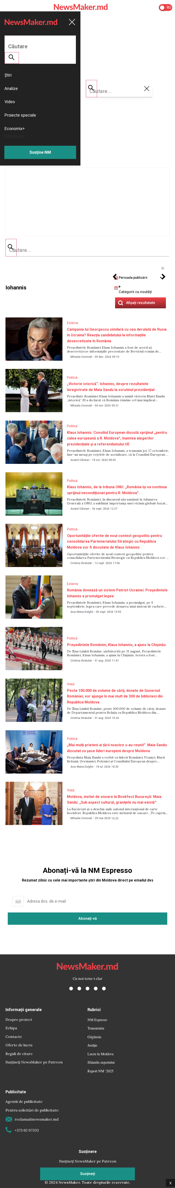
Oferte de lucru (18, 1045)
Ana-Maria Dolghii (81, 611)
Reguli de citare (19, 1053)
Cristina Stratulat (81, 563)
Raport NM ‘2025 (100, 1070)
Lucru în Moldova (100, 1053)
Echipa (11, 1028)
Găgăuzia (94, 1036)
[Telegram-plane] (104, 988)
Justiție (92, 1045)
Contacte (13, 1036)
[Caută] (11, 247)
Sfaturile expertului (101, 1062)
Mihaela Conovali (81, 356)
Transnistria (96, 1028)
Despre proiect (18, 1019)
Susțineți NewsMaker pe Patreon (34, 1062)
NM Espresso (97, 1019)
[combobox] (87, 250)
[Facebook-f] (71, 988)
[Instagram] (87, 988)
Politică (72, 377)
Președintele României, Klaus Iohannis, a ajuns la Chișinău (116, 645)
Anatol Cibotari (79, 460)
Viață (71, 684)
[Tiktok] (96, 988)
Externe (72, 323)
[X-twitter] (79, 988)
